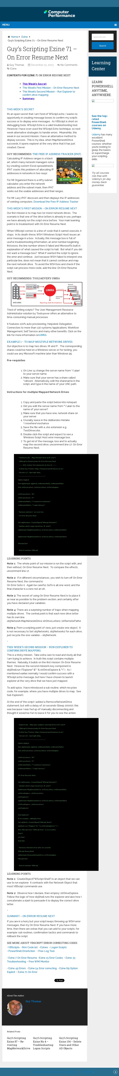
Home (14, 36)
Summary (28, 98)
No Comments (68, 64)
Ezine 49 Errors (17, 968)
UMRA (42, 335)
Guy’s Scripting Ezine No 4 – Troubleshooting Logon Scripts (43, 1043)
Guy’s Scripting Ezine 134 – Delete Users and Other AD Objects (70, 1043)
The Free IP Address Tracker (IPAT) (57, 154)
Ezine (24, 36)
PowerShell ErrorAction (21, 951)
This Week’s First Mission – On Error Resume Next (50, 87)
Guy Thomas (16, 64)
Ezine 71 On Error (27, 972)
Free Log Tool (46, 951)
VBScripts (14, 947)
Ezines (44, 947)
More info (87, 1071)
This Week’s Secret (34, 83)
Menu (6, 24)
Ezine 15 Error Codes (51, 957)
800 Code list (30, 947)
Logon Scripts (59, 947)
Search (102, 45)
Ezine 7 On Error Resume (22, 957)
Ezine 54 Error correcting (42, 968)
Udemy (96, 134)
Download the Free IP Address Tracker (55, 201)
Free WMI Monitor (39, 961)
